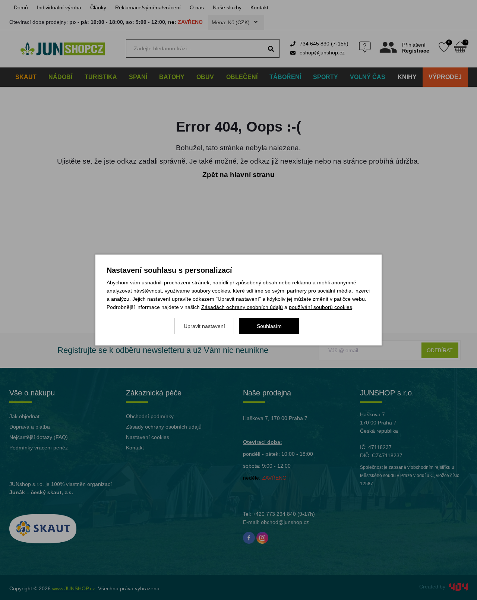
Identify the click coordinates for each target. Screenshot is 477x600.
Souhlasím (269, 326)
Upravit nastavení (204, 326)
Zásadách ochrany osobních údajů (242, 307)
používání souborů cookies (320, 307)
